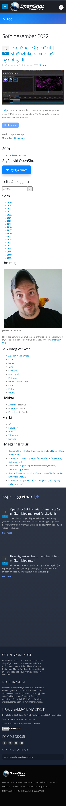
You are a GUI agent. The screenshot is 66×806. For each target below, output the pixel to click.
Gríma (11, 431)
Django (11, 363)
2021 (9, 217)
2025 (9, 205)
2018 (9, 227)
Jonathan (14, 65)
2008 (9, 257)
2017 (9, 230)
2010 (9, 251)
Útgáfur (43, 65)
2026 (9, 202)
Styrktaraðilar (15, 750)
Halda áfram (10, 125)
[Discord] (16, 743)
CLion (11, 359)
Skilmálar (26, 791)
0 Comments (19, 138)
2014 (9, 239)
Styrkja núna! (18, 170)
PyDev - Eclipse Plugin (18, 381)
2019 (9, 224)
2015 (9, 236)
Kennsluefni (14, 412)
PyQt (10, 385)
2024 (9, 208)
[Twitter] (10, 743)
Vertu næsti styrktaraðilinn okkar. (18, 757)
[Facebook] (4, 743)
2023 (9, 211)
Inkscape (12, 370)
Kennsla (12, 438)
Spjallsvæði (26, 723)
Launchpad (13, 374)
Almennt (12, 404)
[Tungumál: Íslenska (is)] (61, 7)
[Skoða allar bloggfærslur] (37, 497)
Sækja (5, 110)
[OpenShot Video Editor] (26, 6)
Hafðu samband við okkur (23, 709)
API (9, 424)
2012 (9, 245)
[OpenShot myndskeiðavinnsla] (13, 773)
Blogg (7, 18)
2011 (9, 248)
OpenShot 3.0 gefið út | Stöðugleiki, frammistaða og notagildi (28, 53)
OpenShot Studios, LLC (12, 787)
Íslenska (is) (38, 791)
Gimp (10, 366)
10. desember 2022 (17, 155)
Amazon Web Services (18, 355)
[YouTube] (21, 743)
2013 (9, 242)
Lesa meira (7, 533)
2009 (9, 254)
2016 (9, 233)
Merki (7, 417)
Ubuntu (11, 392)
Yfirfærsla (13, 435)
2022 (9, 214)
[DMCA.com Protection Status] (11, 728)
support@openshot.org (24, 719)
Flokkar (8, 397)
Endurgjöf (12, 427)
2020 (9, 221)
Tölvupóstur (14, 723)
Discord (36, 723)
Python (11, 389)
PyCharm (12, 378)
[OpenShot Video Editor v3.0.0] (33, 87)
